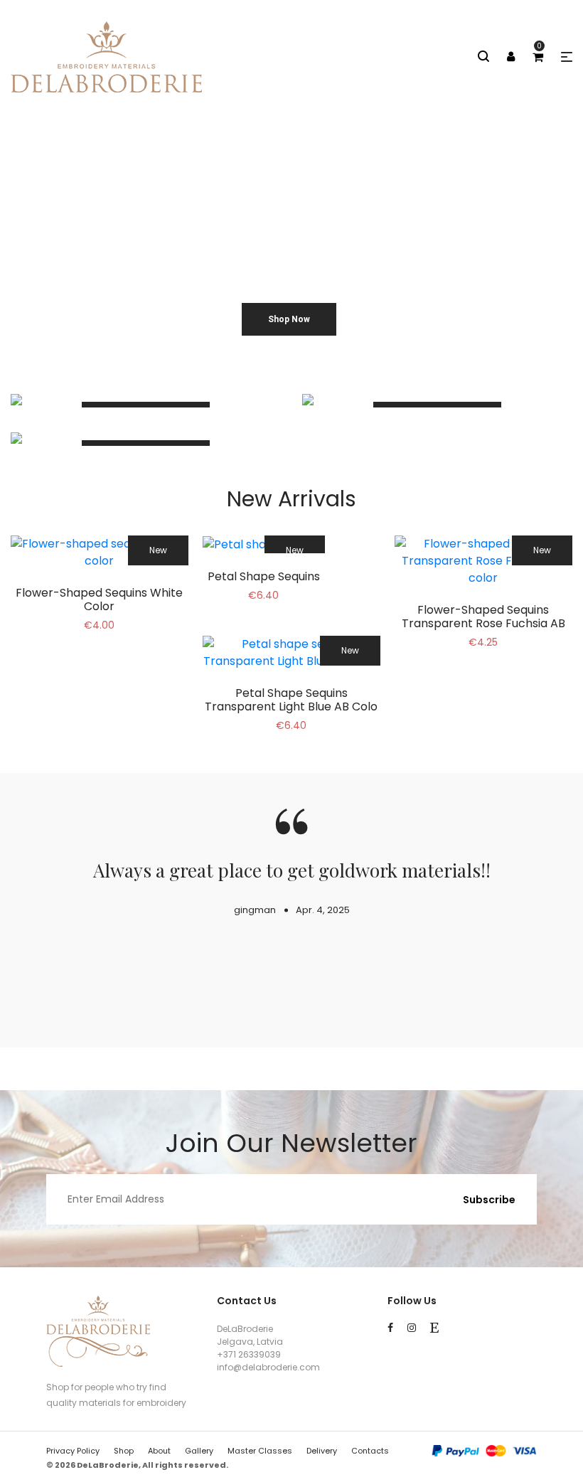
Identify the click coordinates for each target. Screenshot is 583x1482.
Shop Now (289, 319)
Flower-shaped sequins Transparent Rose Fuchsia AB (483, 616)
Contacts (370, 1450)
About (159, 1450)
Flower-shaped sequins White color (99, 599)
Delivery (321, 1450)
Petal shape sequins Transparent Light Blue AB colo (291, 700)
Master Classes (260, 1450)
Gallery (199, 1450)
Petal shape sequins (264, 576)
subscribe (489, 1200)
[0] (538, 57)
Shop (124, 1450)
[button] (566, 57)
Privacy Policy (73, 1450)
